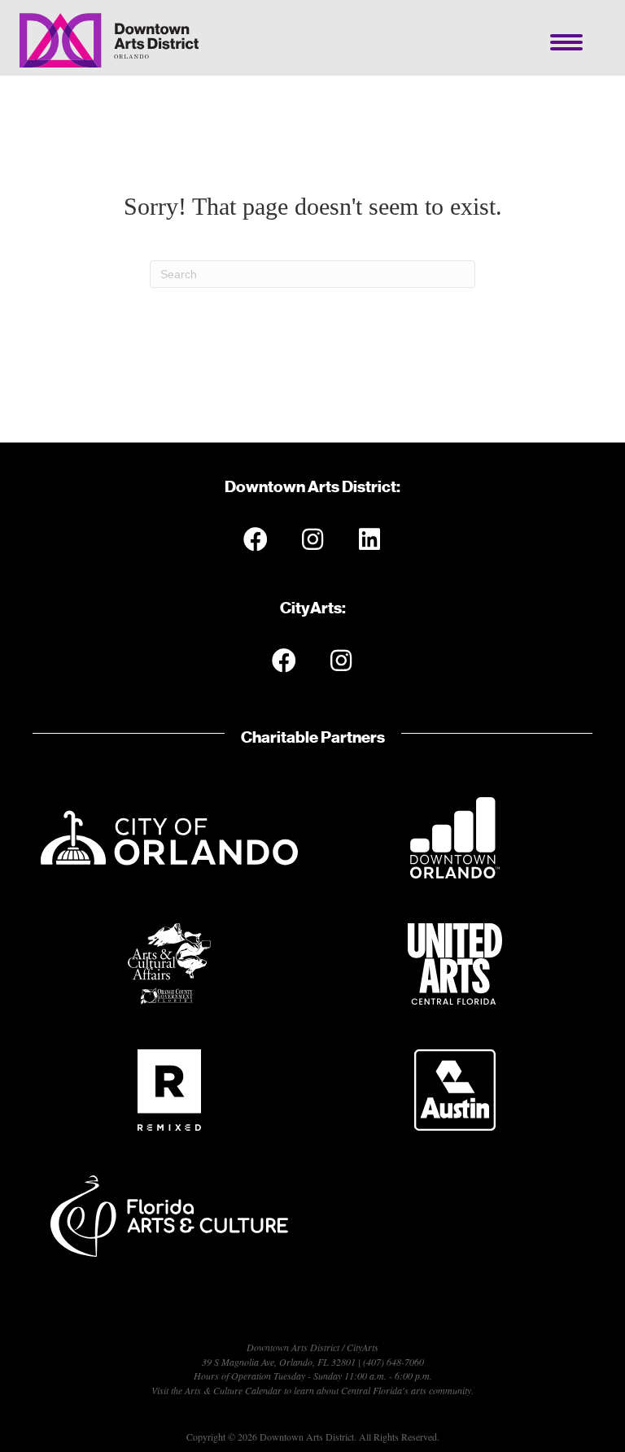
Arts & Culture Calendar (233, 1390)
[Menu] (566, 42)
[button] (255, 539)
